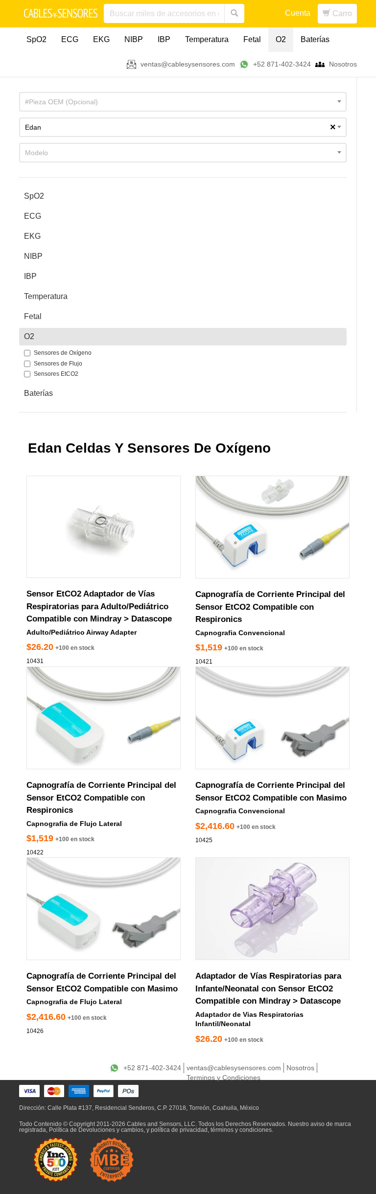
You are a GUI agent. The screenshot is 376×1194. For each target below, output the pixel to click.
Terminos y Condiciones (223, 1077)
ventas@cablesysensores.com (188, 64)
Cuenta (297, 13)
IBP (164, 39)
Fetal (252, 39)
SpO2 (36, 39)
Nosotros (343, 64)
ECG (69, 39)
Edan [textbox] (180, 127)
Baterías (315, 39)
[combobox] (183, 102)
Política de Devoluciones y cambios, (97, 1129)
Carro (341, 13)
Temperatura (207, 39)
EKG (101, 39)
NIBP (133, 39)
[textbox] (183, 102)
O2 (281, 39)
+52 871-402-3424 (282, 64)
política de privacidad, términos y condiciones (211, 1129)
